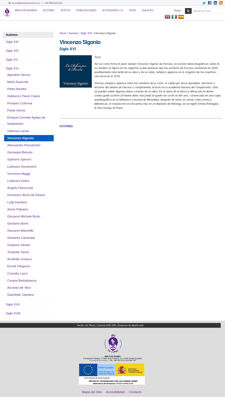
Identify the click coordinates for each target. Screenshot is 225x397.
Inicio (62, 33)
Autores (49, 10)
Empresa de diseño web (130, 325)
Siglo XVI (86, 33)
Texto (97, 57)
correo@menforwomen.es (25, 3)
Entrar (177, 10)
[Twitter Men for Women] (204, 3)
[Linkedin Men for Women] (215, 3)
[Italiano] (174, 17)
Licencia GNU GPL (106, 325)
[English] (167, 17)
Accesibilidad (115, 392)
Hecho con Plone (86, 325)
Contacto (135, 392)
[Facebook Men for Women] (209, 3)
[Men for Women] (113, 352)
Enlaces (148, 10)
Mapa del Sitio (92, 392)
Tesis (132, 10)
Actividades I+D (112, 10)
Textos (65, 10)
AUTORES (66, 126)
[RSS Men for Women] (220, 3)
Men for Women (26, 10)
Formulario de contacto (98, 360)
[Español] (7, 12)
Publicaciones (86, 10)
